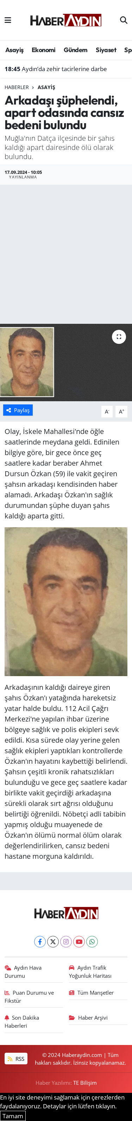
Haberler (17, 87)
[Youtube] (79, 941)
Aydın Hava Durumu (23, 971)
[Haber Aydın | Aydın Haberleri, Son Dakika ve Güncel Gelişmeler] (66, 19)
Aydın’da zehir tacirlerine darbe (56, 69)
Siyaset (106, 50)
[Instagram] (66, 941)
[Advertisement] (66, 254)
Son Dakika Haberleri (22, 1021)
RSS (19, 1058)
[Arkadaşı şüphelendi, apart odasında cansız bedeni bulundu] (66, 362)
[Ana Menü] (8, 20)
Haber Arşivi (93, 1017)
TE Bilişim (85, 1082)
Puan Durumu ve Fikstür (29, 996)
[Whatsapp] (92, 941)
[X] (53, 941)
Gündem (75, 50)
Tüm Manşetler (95, 992)
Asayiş (14, 50)
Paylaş (22, 410)
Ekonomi (44, 50)
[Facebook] (40, 941)
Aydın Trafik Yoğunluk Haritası (90, 971)
